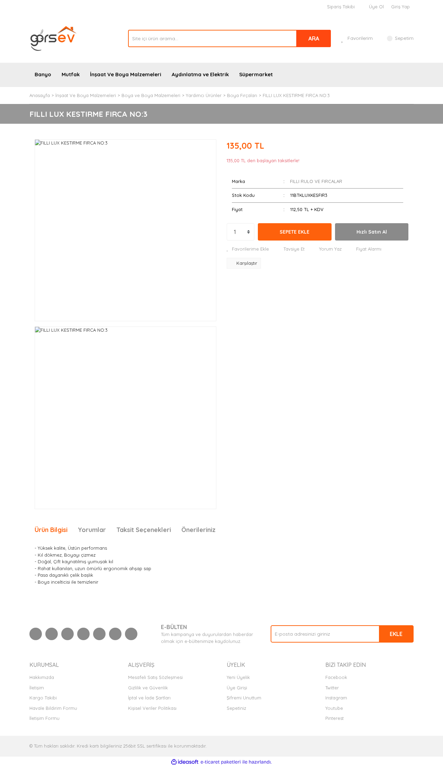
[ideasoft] (185, 762)
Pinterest (334, 718)
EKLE (396, 633)
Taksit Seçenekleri (143, 530)
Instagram (336, 697)
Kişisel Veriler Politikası (152, 708)
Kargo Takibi (43, 697)
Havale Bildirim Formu (53, 708)
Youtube (334, 708)
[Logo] (53, 38)
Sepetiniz (236, 708)
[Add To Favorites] (248, 249)
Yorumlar (92, 530)
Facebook (336, 677)
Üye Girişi (237, 687)
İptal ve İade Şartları (149, 697)
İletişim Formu (44, 718)
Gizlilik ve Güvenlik (148, 687)
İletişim (36, 687)
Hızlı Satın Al (371, 232)
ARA (313, 38)
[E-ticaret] (220, 762)
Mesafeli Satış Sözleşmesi (155, 677)
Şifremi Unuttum (244, 697)
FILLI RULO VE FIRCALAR (316, 181)
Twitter (332, 687)
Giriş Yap (400, 6)
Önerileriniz (198, 530)
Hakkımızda (41, 677)
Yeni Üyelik (238, 677)
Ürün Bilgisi (51, 530)
